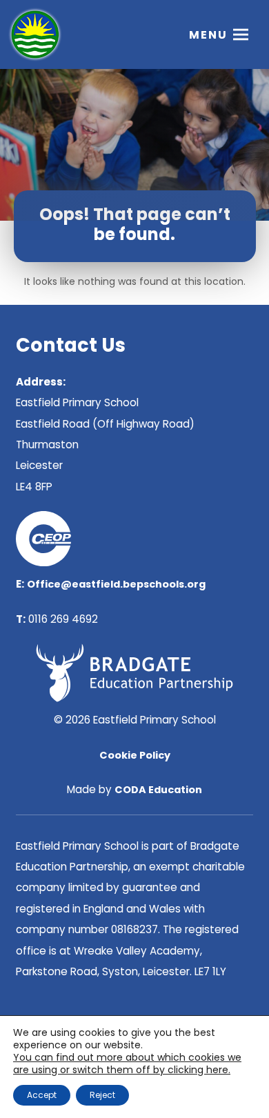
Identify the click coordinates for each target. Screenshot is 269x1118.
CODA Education (158, 790)
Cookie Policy (134, 755)
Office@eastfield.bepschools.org (116, 584)
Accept (42, 1095)
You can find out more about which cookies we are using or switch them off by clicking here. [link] (127, 1063)
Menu (208, 35)
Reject (102, 1095)
